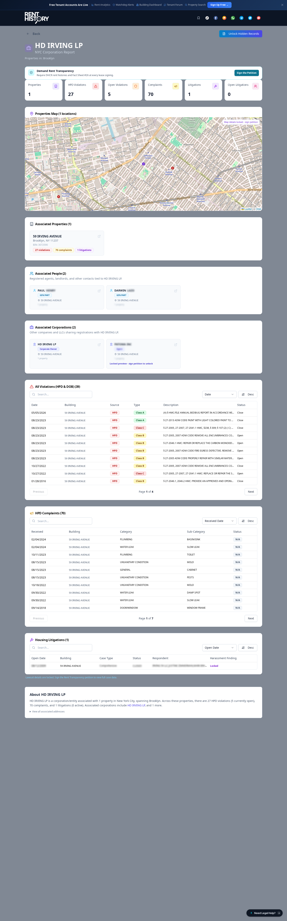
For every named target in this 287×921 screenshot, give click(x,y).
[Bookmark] (198, 17)
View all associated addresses (48, 711)
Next (251, 491)
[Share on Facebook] (215, 17)
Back (36, 34)
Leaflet (248, 209)
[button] (264, 913)
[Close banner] (282, 5)
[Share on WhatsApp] (232, 17)
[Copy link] (207, 17)
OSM (258, 209)
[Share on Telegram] (241, 17)
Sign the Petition (247, 72)
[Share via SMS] (224, 17)
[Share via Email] (258, 17)
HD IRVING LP (136, 705)
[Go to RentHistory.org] (37, 18)
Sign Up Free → (219, 4)
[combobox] (219, 394)
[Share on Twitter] (250, 17)
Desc (251, 394)
